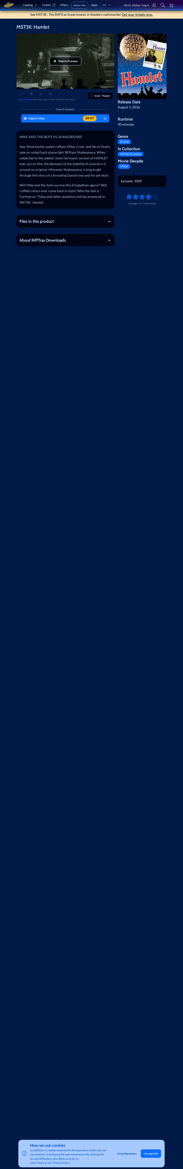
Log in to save (25, 99)
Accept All (151, 1153)
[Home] (8, 5)
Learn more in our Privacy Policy (50, 1162)
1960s (124, 166)
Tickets (46, 5)
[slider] (127, 196)
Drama (124, 141)
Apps (94, 5)
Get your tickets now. (137, 14)
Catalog (28, 5)
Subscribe (79, 5)
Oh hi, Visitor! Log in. (137, 5)
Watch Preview (68, 61)
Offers (64, 5)
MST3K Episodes (130, 154)
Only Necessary (127, 1153)
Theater (102, 95)
